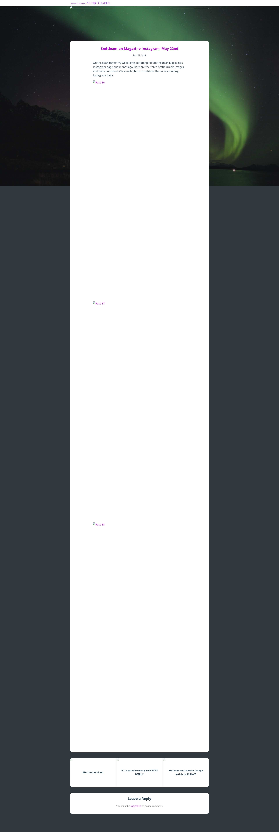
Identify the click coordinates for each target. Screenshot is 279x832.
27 (115, 36)
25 (112, 36)
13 (91, 36)
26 (114, 36)
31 (122, 36)
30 (121, 36)
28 (117, 36)
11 (87, 36)
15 (94, 36)
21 (105, 36)
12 (89, 36)
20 (103, 36)
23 (108, 36)
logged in (136, 806)
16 (96, 36)
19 (101, 36)
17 (98, 36)
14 (93, 36)
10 (86, 36)
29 (119, 36)
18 (100, 36)
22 (107, 36)
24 (110, 36)
